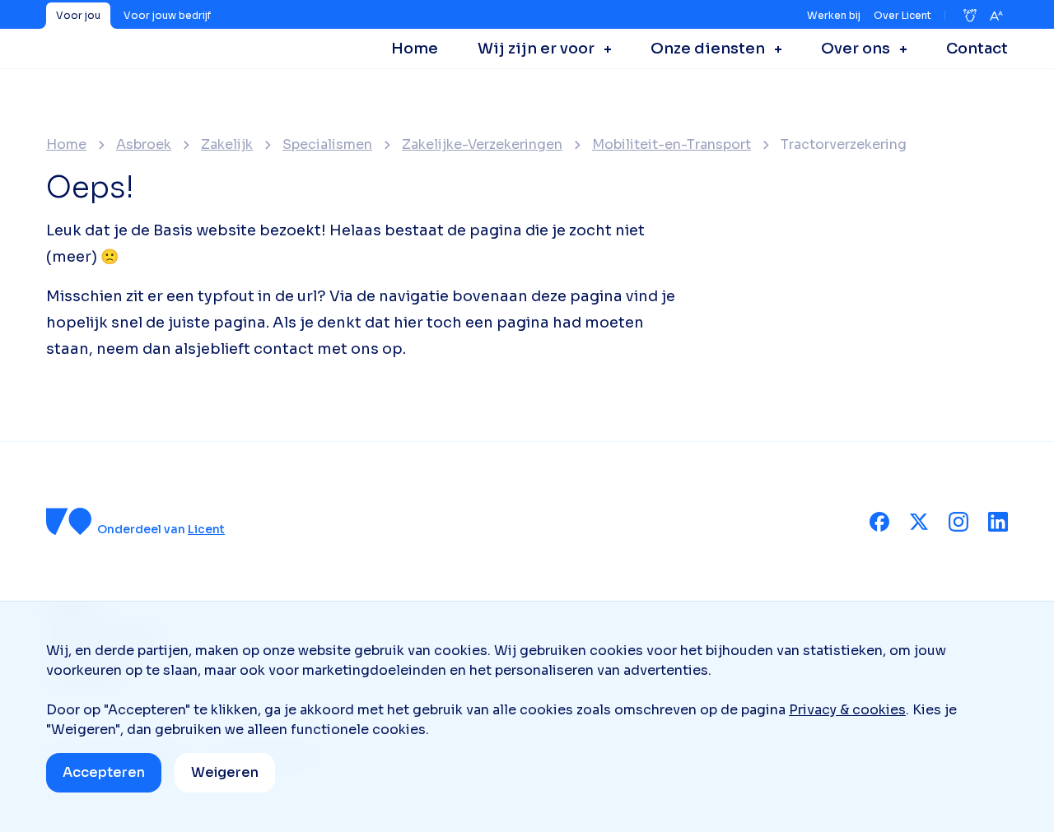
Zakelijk (227, 144)
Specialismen (327, 144)
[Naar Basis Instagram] (958, 522)
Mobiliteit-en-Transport (671, 144)
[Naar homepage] (69, 521)
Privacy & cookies (847, 709)
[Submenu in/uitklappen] (603, 48)
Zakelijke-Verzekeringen (482, 144)
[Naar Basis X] (919, 522)
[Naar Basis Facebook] (879, 522)
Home (66, 144)
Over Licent (902, 15)
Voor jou (78, 15)
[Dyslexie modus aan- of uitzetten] (970, 15)
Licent (206, 529)
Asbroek (143, 144)
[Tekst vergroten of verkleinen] (996, 15)
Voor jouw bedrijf (167, 15)
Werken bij (833, 15)
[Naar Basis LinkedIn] (998, 522)
